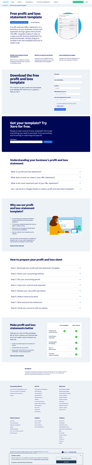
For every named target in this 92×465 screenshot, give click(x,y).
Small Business (29, 2)
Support (56, 2)
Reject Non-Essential (66, 458)
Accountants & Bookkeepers (43, 2)
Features (19, 2)
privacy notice (44, 459)
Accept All (66, 462)
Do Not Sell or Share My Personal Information (22, 462)
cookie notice (37, 459)
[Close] (80, 455)
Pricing (12, 2)
